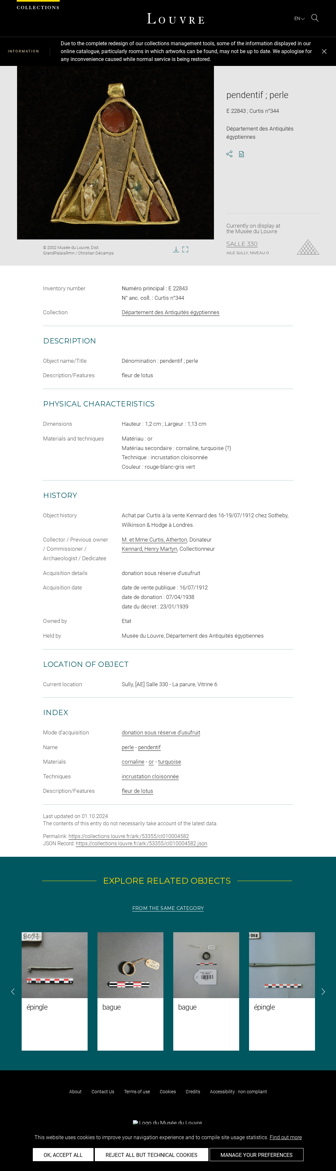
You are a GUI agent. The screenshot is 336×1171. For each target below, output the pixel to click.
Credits (193, 1091)
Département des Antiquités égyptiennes (171, 312)
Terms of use (137, 1091)
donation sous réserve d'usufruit (161, 732)
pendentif (149, 747)
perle (128, 747)
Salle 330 (242, 244)
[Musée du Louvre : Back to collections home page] (175, 18)
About (75, 1091)
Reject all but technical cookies (152, 1155)
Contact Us (103, 1091)
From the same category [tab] (168, 908)
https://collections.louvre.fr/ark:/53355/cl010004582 (129, 836)
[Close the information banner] (324, 51)
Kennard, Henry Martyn (149, 548)
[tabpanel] (168, 991)
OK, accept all (63, 1155)
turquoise (169, 761)
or (151, 761)
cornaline (133, 761)
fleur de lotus (137, 791)
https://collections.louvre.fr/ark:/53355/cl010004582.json (141, 843)
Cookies (168, 1091)
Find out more (286, 1137)
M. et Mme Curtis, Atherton (154, 539)
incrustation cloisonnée (150, 776)
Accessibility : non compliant (238, 1091)
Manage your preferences (256, 1155)
